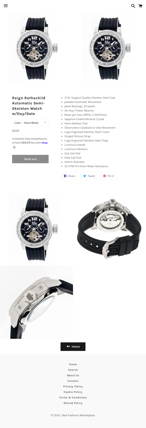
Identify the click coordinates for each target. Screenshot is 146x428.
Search (73, 369)
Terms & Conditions (73, 397)
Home (73, 364)
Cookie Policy (73, 392)
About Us (73, 375)
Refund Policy (73, 403)
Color (17, 123)
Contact (72, 381)
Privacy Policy (73, 386)
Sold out (30, 159)
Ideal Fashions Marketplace (78, 415)
